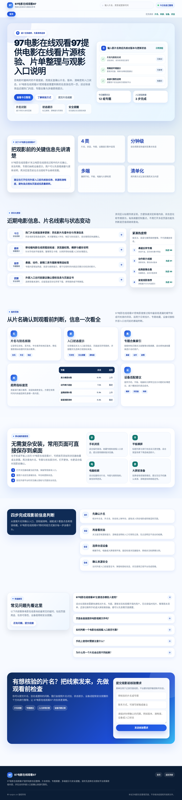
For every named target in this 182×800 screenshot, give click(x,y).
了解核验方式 (44, 97)
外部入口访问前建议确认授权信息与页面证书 (49, 277)
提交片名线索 (65, 97)
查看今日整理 (23, 97)
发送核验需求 (141, 727)
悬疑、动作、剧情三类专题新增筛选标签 (47, 262)
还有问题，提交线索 (23, 623)
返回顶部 (169, 775)
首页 (11, 14)
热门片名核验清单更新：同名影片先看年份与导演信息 (54, 232)
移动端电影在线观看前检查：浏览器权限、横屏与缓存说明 (56, 247)
